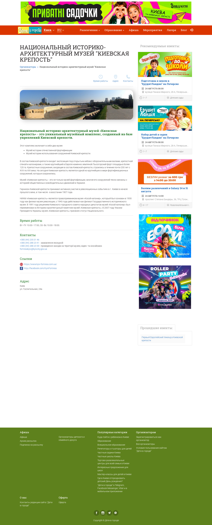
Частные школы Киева (108, 456)
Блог (184, 30)
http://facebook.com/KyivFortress (40, 268)
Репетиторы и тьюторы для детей (114, 448)
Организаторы (28, 66)
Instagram (103, 513)
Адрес (116, 81)
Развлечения (89, 30)
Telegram (109, 513)
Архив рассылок (28, 441)
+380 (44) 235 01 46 (29, 239)
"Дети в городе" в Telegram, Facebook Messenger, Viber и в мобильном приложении (112, 488)
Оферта (62, 502)
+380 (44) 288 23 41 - (30, 243)
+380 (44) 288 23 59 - (30, 246)
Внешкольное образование (111, 445)
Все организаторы (145, 444)
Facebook (96, 513)
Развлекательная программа (180, 205)
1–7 (145, 97)
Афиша (133, 30)
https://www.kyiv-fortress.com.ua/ (40, 264)
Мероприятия (152, 30)
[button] (49, 30)
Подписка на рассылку (31, 445)
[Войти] (192, 30)
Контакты (128, 81)
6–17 (145, 205)
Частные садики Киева (109, 452)
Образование (113, 30)
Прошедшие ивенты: (156, 328)
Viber (115, 513)
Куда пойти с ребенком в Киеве (113, 437)
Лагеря (171, 30)
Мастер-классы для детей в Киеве (114, 474)
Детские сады (176, 97)
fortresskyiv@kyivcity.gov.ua (33, 249)
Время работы (100, 81)
